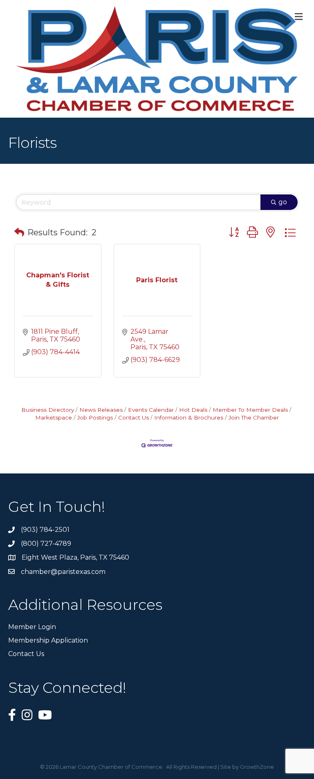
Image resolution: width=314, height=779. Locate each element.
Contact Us (133, 417)
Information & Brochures (188, 417)
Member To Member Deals (250, 409)
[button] (19, 232)
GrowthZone (257, 766)
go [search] (282, 202)
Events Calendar (151, 409)
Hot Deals (193, 409)
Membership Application (48, 640)
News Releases (101, 409)
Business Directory (47, 409)
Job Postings (95, 417)
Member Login (32, 627)
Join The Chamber (254, 417)
